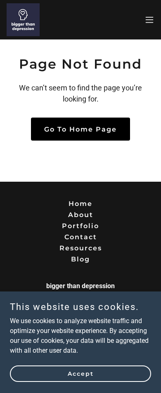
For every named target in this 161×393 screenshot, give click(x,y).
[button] (149, 20)
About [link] (80, 215)
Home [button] (80, 204)
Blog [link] (80, 259)
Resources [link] (80, 248)
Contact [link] (80, 237)
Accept (81, 373)
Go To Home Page (80, 129)
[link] (23, 19)
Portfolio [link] (80, 226)
